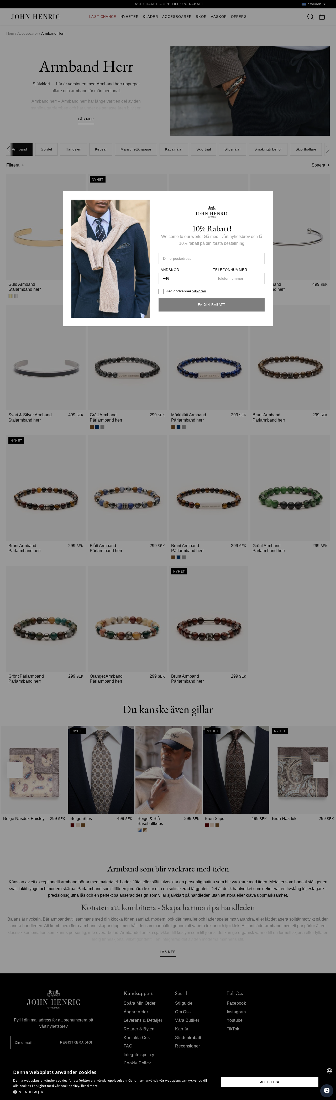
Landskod (169, 270)
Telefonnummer (230, 270)
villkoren (199, 291)
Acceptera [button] (269, 1082)
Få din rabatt (211, 305)
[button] (113, 1092)
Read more (89, 1085)
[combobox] (329, 1070)
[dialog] (168, 1082)
